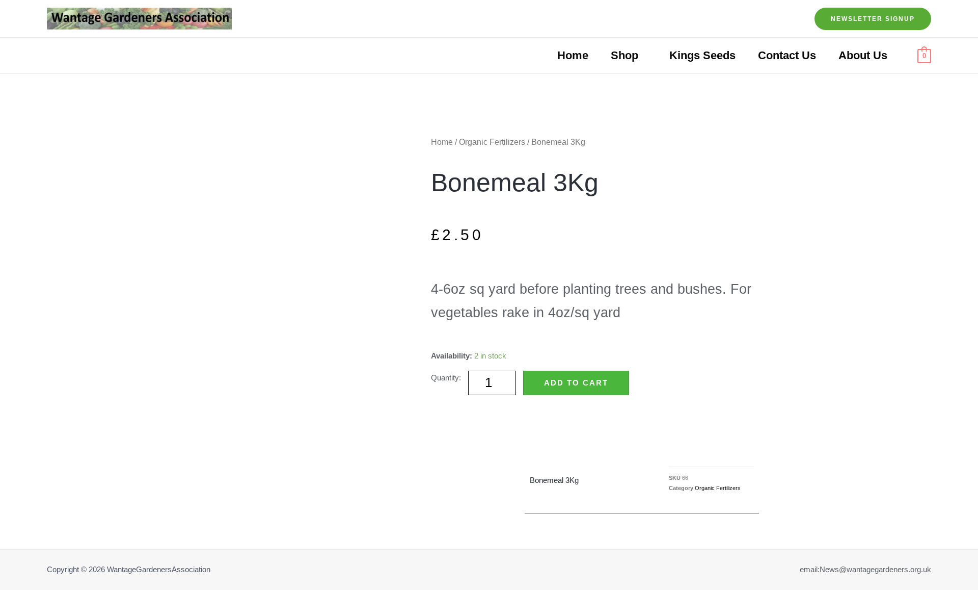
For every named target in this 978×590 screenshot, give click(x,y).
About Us (862, 55)
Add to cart (576, 382)
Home (572, 55)
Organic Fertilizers (492, 142)
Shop (624, 55)
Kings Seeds (702, 55)
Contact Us (787, 55)
